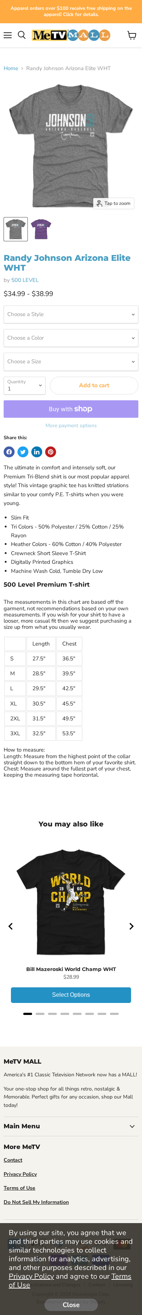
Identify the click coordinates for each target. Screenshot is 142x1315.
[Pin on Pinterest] (50, 451)
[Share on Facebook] (9, 451)
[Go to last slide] (11, 926)
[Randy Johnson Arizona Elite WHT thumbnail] (15, 229)
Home (11, 68)
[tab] (27, 1014)
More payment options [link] (71, 426)
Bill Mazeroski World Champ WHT (71, 969)
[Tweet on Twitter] (22, 451)
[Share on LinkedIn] (36, 451)
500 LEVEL (25, 280)
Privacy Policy (31, 1276)
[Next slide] (131, 926)
